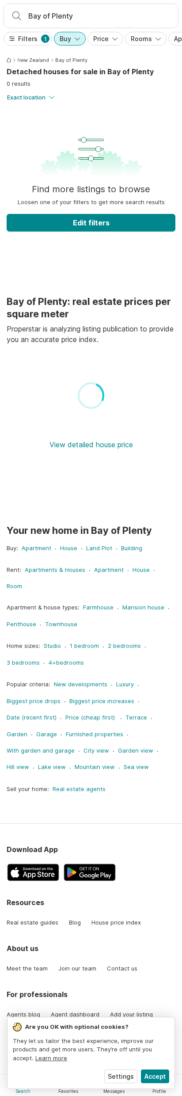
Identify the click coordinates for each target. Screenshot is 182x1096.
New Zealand (33, 60)
